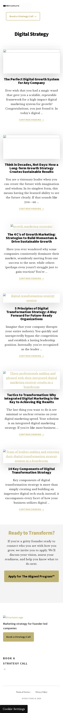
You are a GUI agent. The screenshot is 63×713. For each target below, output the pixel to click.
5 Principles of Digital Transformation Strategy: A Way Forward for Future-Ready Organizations (31, 313)
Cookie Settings (14, 709)
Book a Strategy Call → (15, 663)
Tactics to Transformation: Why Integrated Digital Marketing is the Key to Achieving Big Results (31, 398)
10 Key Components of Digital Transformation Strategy (31, 470)
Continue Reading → (31, 119)
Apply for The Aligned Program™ (31, 576)
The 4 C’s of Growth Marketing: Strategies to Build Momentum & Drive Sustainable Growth (31, 238)
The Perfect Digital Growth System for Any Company (31, 81)
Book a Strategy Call (18, 636)
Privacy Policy (41, 692)
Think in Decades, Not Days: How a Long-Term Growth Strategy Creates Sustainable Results (31, 168)
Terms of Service (23, 692)
